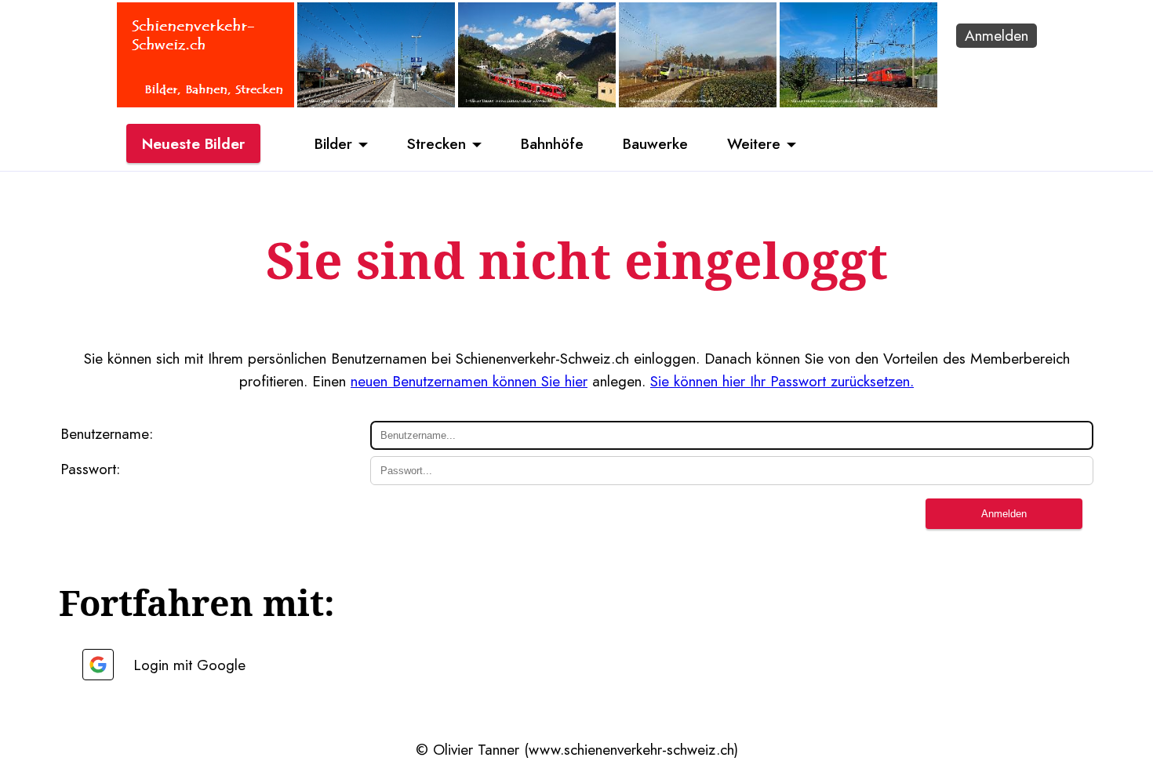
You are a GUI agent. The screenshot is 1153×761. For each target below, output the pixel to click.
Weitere (753, 143)
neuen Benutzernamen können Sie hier (469, 381)
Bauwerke (655, 143)
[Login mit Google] (98, 664)
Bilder (333, 143)
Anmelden (996, 35)
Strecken (436, 143)
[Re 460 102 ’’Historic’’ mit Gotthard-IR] (858, 102)
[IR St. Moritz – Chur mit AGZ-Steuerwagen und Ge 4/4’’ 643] (537, 102)
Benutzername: (106, 433)
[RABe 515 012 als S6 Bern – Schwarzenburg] (698, 102)
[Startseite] (205, 102)
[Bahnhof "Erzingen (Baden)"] (376, 102)
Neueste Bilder (193, 143)
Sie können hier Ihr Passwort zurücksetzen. (782, 381)
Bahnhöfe (552, 143)
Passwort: (90, 469)
